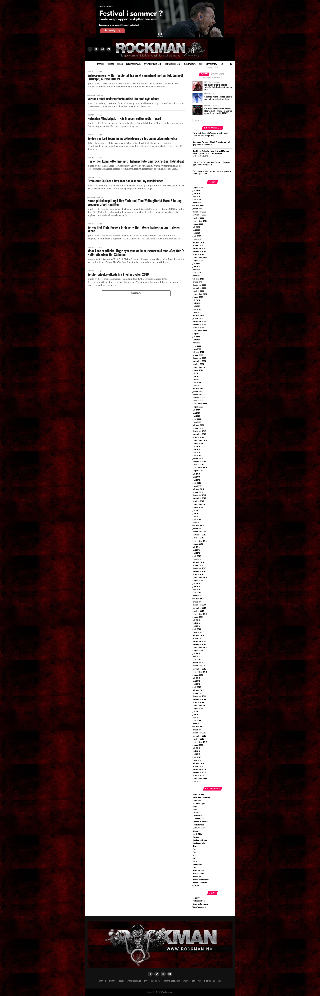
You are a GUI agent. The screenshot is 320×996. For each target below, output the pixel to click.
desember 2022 (199, 321)
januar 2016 (197, 565)
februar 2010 (198, 763)
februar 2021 (198, 389)
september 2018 (199, 468)
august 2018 (197, 471)
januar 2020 (197, 428)
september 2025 (199, 221)
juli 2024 (196, 264)
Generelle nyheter (200, 822)
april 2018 (196, 483)
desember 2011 (199, 696)
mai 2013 (196, 657)
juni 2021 (196, 376)
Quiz (200, 64)
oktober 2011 (198, 702)
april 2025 (196, 236)
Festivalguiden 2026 (172, 64)
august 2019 (197, 443)
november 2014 (199, 608)
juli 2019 (196, 446)
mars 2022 (196, 349)
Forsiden (100, 64)
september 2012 (199, 672)
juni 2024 (196, 267)
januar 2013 (197, 663)
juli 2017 (196, 510)
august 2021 (197, 370)
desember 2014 (199, 605)
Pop (194, 849)
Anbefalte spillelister (201, 797)
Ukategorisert (198, 871)
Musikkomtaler (199, 843)
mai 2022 (196, 343)
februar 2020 (198, 425)
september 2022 (199, 331)
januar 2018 (197, 492)
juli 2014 (196, 620)
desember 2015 (199, 568)
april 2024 (196, 273)
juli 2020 (196, 410)
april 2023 (196, 309)
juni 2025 (196, 230)
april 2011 (196, 721)
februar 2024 (198, 279)
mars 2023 (196, 312)
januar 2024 (197, 282)
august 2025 (197, 224)
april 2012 (196, 687)
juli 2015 (196, 584)
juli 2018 (196, 474)
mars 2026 (196, 203)
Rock (194, 861)
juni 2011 (196, 715)
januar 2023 (197, 318)
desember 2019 (199, 431)
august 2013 (197, 651)
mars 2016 (196, 559)
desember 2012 (199, 666)
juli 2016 (196, 547)
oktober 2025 (198, 218)
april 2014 (196, 629)
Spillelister (197, 864)
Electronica (197, 816)
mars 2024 (196, 276)
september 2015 (199, 578)
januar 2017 (197, 529)
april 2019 (196, 456)
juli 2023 (196, 300)
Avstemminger (198, 803)
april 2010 (196, 757)
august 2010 (197, 745)
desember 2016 (199, 532)
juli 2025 (196, 227)
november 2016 (199, 535)
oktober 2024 (198, 254)
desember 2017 (199, 495)
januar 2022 (197, 355)
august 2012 (197, 675)
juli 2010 (196, 748)
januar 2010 (197, 766)
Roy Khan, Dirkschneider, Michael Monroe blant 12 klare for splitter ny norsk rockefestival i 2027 (210, 153)
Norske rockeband (133, 64)
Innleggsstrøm (198, 901)
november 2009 (199, 773)
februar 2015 (198, 599)
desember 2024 (199, 248)
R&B (194, 858)
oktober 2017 (198, 501)
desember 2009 (199, 769)
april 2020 (196, 419)
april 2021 (196, 383)
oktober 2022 (198, 328)
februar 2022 (198, 352)
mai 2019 (196, 453)
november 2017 (199, 498)
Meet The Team (211, 64)
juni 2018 (196, 477)
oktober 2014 (198, 611)
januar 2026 (197, 209)
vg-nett (195, 886)
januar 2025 (197, 245)
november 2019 (199, 434)
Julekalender (198, 825)
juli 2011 (196, 711)
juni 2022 (196, 340)
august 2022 (197, 334)
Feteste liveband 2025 (152, 64)
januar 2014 (197, 638)
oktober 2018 (198, 465)
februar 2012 (198, 690)
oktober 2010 (198, 739)
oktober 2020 (198, 401)
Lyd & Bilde (197, 834)
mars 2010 (196, 760)
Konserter (196, 831)
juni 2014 (196, 623)
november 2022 (199, 325)
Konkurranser (198, 828)
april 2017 (196, 520)
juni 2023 (196, 303)
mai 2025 (196, 233)
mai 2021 (196, 379)
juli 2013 (196, 654)
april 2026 (196, 200)
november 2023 (199, 288)
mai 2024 (196, 270)
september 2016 (199, 541)
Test (194, 868)
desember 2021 (199, 358)
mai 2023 (196, 306)
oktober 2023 (198, 291)
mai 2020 (196, 416)
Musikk (120, 64)
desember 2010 (199, 733)
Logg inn (196, 898)
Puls (194, 852)
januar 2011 (197, 730)
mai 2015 (196, 590)
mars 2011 (196, 724)
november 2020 (199, 398)
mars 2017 (196, 523)
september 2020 (199, 404)
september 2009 (199, 779)
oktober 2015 (198, 574)
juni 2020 (196, 413)
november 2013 (199, 644)
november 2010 (199, 736)
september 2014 (199, 614)
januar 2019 (197, 459)
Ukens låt (196, 877)
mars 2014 (196, 632)
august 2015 (197, 581)
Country (195, 813)
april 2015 (196, 593)
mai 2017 (196, 516)
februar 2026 (198, 206)
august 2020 (197, 407)
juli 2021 (196, 373)
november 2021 (199, 361)
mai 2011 (196, 718)
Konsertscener (190, 64)
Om (222, 64)
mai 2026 (196, 197)
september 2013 (199, 648)
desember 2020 (199, 395)
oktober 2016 (198, 538)
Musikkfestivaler (199, 840)
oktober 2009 (198, 776)
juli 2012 (196, 678)
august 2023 (197, 297)
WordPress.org (199, 907)
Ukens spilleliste (199, 883)
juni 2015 (196, 587)
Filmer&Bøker (198, 819)
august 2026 (197, 188)
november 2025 (199, 215)
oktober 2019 (198, 437)
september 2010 (199, 742)
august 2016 (197, 544)
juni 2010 (196, 751)
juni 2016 (196, 550)
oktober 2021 (198, 364)
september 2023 (199, 294)
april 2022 (196, 346)
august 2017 (197, 507)
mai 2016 (196, 553)
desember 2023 (199, 285)
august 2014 (197, 617)
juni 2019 (196, 449)
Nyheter (111, 64)
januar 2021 (197, 392)
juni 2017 (196, 513)
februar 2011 (198, 727)
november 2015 (199, 571)
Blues (194, 810)
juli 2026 (196, 191)
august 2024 (197, 261)
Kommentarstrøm (200, 904)
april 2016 (196, 556)
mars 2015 (196, 596)
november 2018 (199, 462)
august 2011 (197, 708)
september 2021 (199, 367)
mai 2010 (196, 754)
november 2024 (199, 251)
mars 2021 (196, 386)
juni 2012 (196, 681)
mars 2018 (196, 486)
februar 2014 (198, 635)
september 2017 (199, 504)
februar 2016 (198, 562)
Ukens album (198, 874)
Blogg (195, 806)
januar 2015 (197, 602)
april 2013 (196, 660)
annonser (196, 800)
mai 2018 (196, 480)
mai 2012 (196, 684)
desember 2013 (199, 641)
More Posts (136, 293)
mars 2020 (196, 422)
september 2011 (199, 705)
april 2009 (196, 782)
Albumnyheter (198, 794)
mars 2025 (196, 239)
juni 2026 (196, 194)
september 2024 (199, 258)
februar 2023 (198, 315)
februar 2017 (198, 526)
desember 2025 (199, 212)
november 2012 (199, 669)
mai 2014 (196, 626)
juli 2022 (196, 337)
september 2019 (199, 440)
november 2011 (199, 699)
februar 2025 (198, 242)
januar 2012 (197, 693)
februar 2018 (198, 489)
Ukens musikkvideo (201, 880)
